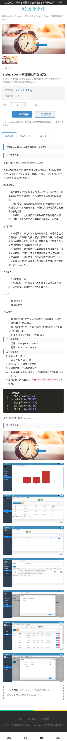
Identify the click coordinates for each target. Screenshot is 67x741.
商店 (10, 16)
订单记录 (42, 136)
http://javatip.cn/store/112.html (29, 162)
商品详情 (9, 136)
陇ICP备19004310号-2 (53, 725)
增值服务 (44, 719)
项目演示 (46, 114)
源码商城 (31, 719)
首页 (4, 16)
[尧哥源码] (34, 11)
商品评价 (25, 136)
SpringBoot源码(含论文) (25, 16)
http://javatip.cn (26, 418)
